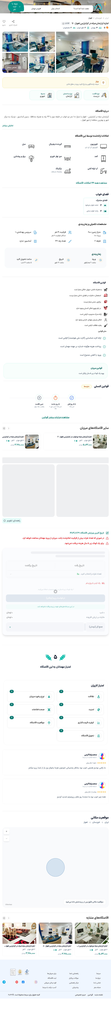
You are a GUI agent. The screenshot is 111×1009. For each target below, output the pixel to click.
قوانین (90, 995)
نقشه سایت (99, 995)
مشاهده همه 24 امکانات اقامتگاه (91, 183)
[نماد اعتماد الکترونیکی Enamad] (26, 972)
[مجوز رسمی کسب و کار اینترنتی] (13, 972)
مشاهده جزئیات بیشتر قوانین (55, 417)
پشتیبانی (75, 987)
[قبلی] (8, 428)
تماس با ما (97, 983)
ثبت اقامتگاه (52, 978)
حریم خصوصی (80, 995)
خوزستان (98, 18)
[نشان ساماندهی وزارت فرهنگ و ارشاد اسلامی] (20, 972)
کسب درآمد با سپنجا (49, 987)
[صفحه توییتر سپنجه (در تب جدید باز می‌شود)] (10, 982)
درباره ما (98, 978)
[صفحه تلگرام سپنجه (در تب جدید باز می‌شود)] (4, 982)
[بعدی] (4, 428)
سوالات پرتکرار (73, 978)
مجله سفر (97, 987)
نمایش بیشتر (7, 125)
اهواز (90, 18)
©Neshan (8, 904)
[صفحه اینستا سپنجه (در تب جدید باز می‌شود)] (36, 982)
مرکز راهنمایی (73, 983)
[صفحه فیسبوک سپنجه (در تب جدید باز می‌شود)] (23, 982)
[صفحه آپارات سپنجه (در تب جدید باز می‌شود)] (29, 982)
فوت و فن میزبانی (50, 983)
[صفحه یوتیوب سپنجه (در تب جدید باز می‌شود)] (17, 982)
